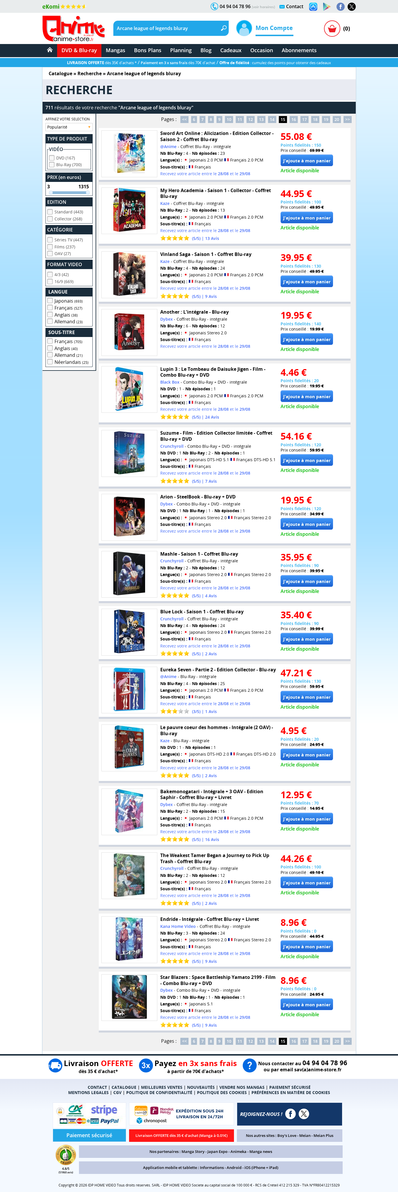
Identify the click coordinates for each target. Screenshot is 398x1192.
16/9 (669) (63, 281)
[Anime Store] (74, 28)
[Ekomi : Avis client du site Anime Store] (66, 1163)
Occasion (261, 50)
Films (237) (64, 247)
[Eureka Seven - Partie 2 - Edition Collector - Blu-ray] (129, 690)
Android (234, 1167)
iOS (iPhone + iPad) (261, 1167)
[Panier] (332, 28)
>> (347, 119)
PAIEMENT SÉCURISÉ (290, 1087)
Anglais (66, 315)
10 (229, 119)
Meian (305, 1135)
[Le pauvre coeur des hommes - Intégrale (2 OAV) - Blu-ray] (129, 748)
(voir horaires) (263, 6)
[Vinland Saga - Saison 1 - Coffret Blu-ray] (129, 275)
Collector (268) (68, 219)
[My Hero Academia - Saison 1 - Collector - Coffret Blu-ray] (129, 211)
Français (68, 308)
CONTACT (97, 1087)
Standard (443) (68, 212)
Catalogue (60, 73)
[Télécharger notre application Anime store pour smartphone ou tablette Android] (327, 7)
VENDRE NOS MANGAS (242, 1087)
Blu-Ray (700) (69, 164)
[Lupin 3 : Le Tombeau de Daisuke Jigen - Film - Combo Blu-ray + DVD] (129, 389)
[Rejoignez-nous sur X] (352, 7)
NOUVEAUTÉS (201, 1087)
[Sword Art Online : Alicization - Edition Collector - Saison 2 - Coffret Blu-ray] (129, 154)
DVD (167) (65, 158)
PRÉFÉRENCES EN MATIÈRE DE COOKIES (290, 1092)
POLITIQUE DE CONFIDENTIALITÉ (159, 1092)
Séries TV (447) (68, 240)
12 (250, 119)
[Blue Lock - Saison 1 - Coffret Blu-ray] (129, 632)
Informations (212, 1167)
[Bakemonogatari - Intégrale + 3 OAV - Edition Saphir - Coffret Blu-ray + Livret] (129, 812)
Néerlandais (71, 362)
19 (326, 119)
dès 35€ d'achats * (102, 62)
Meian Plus (323, 1135)
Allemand (68, 321)
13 (261, 119)
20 (336, 119)
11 (239, 119)
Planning (181, 50)
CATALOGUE (124, 1087)
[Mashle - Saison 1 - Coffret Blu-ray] (129, 574)
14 (272, 119)
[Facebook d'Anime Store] (290, 1114)
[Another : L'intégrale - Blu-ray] (129, 332)
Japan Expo (217, 1151)
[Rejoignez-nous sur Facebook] (341, 7)
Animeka (238, 1151)
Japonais (68, 301)
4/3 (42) (61, 274)
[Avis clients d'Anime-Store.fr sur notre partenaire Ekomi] (65, 6)
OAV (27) (62, 253)
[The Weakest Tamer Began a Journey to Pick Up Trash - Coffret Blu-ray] (129, 876)
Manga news (260, 1151)
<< (184, 119)
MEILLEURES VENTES (161, 1087)
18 (315, 119)
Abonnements (299, 50)
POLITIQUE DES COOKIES (222, 1092)
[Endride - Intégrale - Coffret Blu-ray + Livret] (129, 940)
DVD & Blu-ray (79, 50)
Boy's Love (286, 1135)
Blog (206, 50)
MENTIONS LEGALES (88, 1092)
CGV (117, 1092)
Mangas (115, 50)
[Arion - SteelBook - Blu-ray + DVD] (129, 517)
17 (304, 119)
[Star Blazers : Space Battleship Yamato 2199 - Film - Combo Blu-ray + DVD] (129, 998)
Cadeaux (231, 50)
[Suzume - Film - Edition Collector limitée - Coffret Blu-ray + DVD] (129, 453)
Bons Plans (147, 50)
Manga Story (193, 1151)
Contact (294, 6)
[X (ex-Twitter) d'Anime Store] (304, 1114)
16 (293, 119)
